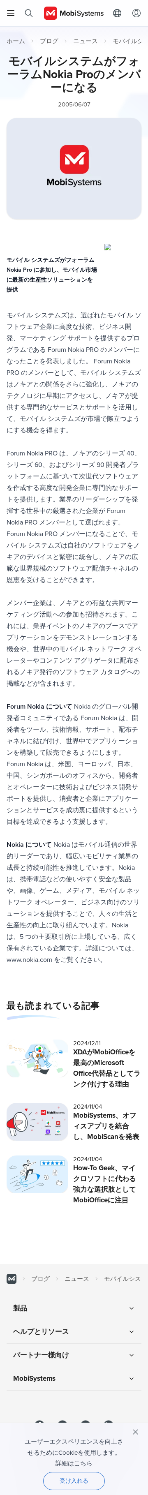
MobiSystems (34, 1378)
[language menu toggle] (119, 13)
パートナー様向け (41, 1355)
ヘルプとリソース (41, 1331)
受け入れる (74, 1480)
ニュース (85, 41)
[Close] (135, 1432)
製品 (20, 1308)
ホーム (16, 41)
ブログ (49, 41)
